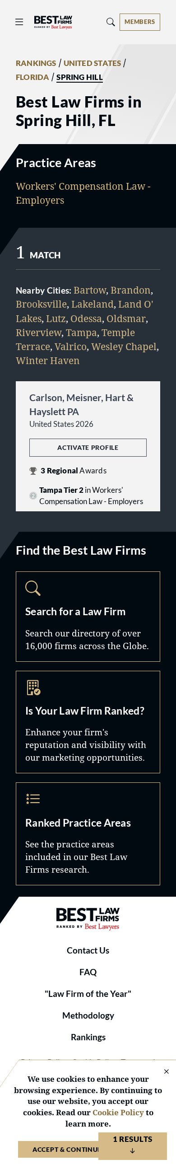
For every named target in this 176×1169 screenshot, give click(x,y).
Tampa (81, 332)
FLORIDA (32, 77)
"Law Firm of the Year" (88, 994)
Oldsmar (126, 318)
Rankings (88, 1037)
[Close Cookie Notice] (160, 1072)
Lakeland (92, 304)
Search (88, 616)
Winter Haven (48, 360)
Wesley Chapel (124, 346)
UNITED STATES (92, 63)
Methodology (88, 1015)
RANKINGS (36, 63)
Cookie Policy (118, 1112)
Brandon (131, 290)
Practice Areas (88, 834)
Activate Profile (87, 447)
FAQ (88, 972)
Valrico (71, 346)
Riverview (38, 332)
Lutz (56, 318)
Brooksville (41, 304)
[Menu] (19, 22)
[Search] (111, 22)
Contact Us (88, 950)
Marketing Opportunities (88, 722)
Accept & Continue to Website (88, 1149)
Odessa (86, 318)
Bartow (90, 290)
